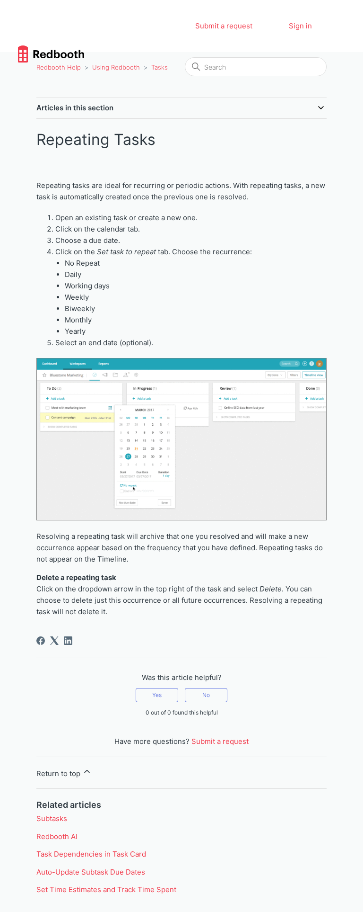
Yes (157, 694)
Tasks (159, 67)
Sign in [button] (300, 25)
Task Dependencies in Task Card (91, 853)
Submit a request (223, 25)
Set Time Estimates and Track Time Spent (106, 889)
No (206, 694)
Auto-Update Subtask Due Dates (90, 871)
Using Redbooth (116, 67)
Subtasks (51, 818)
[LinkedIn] (68, 640)
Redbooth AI (57, 836)
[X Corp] (54, 640)
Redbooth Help (58, 67)
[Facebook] (40, 640)
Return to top (59, 773)
